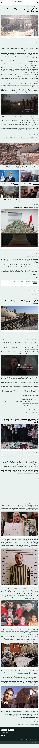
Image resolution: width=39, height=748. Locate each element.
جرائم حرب (26, 724)
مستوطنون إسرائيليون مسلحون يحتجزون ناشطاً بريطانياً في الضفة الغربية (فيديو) (22, 166)
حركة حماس (21, 137)
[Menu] (37, 2)
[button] (19, 365)
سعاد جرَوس (33, 452)
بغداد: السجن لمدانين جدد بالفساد (26, 207)
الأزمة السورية (26, 412)
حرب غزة (15, 137)
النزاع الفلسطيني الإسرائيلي (29, 137)
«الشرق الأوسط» (33, 39)
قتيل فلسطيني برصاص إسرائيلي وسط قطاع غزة (11, 199)
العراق (30, 293)
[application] (19, 365)
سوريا (21, 412)
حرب (22, 724)
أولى (33, 293)
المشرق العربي (29, 6)
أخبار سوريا (32, 412)
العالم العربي (36, 6)
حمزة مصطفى (33, 250)
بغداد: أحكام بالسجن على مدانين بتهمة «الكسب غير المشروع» (22, 281)
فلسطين (5, 137)
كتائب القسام (10, 137)
